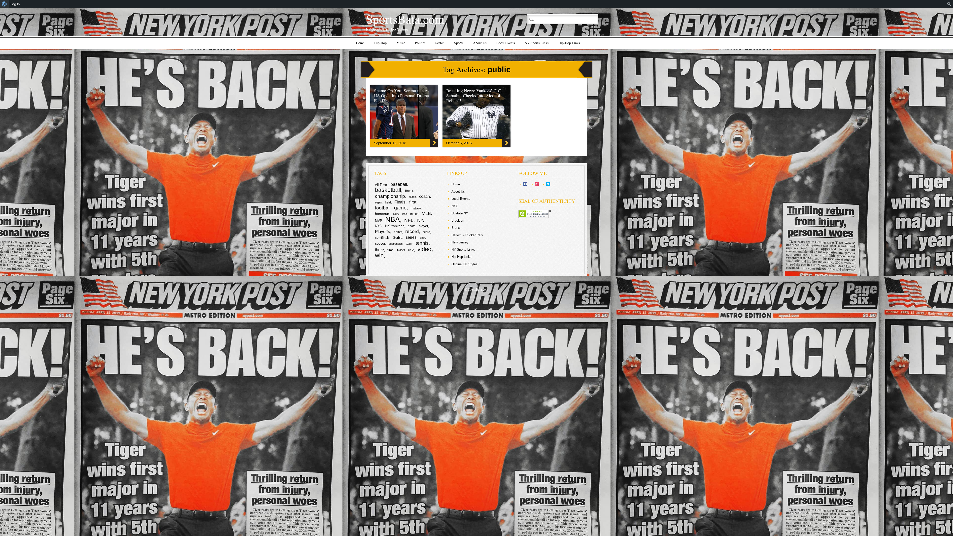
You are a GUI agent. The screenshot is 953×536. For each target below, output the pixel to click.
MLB (426, 213)
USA (411, 250)
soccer (380, 243)
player (423, 226)
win (379, 255)
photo (411, 226)
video (424, 249)
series (411, 237)
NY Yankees (394, 226)
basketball (388, 190)
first (412, 202)
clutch (412, 196)
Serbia (439, 42)
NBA (392, 219)
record (412, 231)
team (409, 243)
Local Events (505, 42)
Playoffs (382, 231)
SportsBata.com (405, 19)
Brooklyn (457, 220)
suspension (396, 243)
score (426, 232)
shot (422, 237)
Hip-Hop (380, 42)
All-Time (381, 185)
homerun (382, 214)
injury (396, 213)
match (414, 214)
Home (360, 42)
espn (378, 202)
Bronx (409, 191)
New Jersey (459, 242)
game (400, 207)
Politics (420, 42)
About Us (479, 42)
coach (424, 196)
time (390, 250)
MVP (378, 221)
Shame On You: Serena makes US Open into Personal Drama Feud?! (401, 95)
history (415, 208)
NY (420, 220)
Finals (400, 202)
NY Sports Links (536, 42)
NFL (408, 220)
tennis (422, 243)
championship (390, 196)
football (382, 207)
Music (401, 42)
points (398, 232)
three (379, 250)
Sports (458, 42)
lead (404, 213)
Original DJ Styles (464, 264)
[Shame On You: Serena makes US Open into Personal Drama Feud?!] (420, 137)
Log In (15, 4)
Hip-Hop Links (569, 42)
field (388, 202)
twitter (401, 250)
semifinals (382, 237)
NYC (378, 226)
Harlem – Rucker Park (467, 235)
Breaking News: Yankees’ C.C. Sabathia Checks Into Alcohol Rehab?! (474, 95)
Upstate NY (459, 213)
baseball (398, 184)
